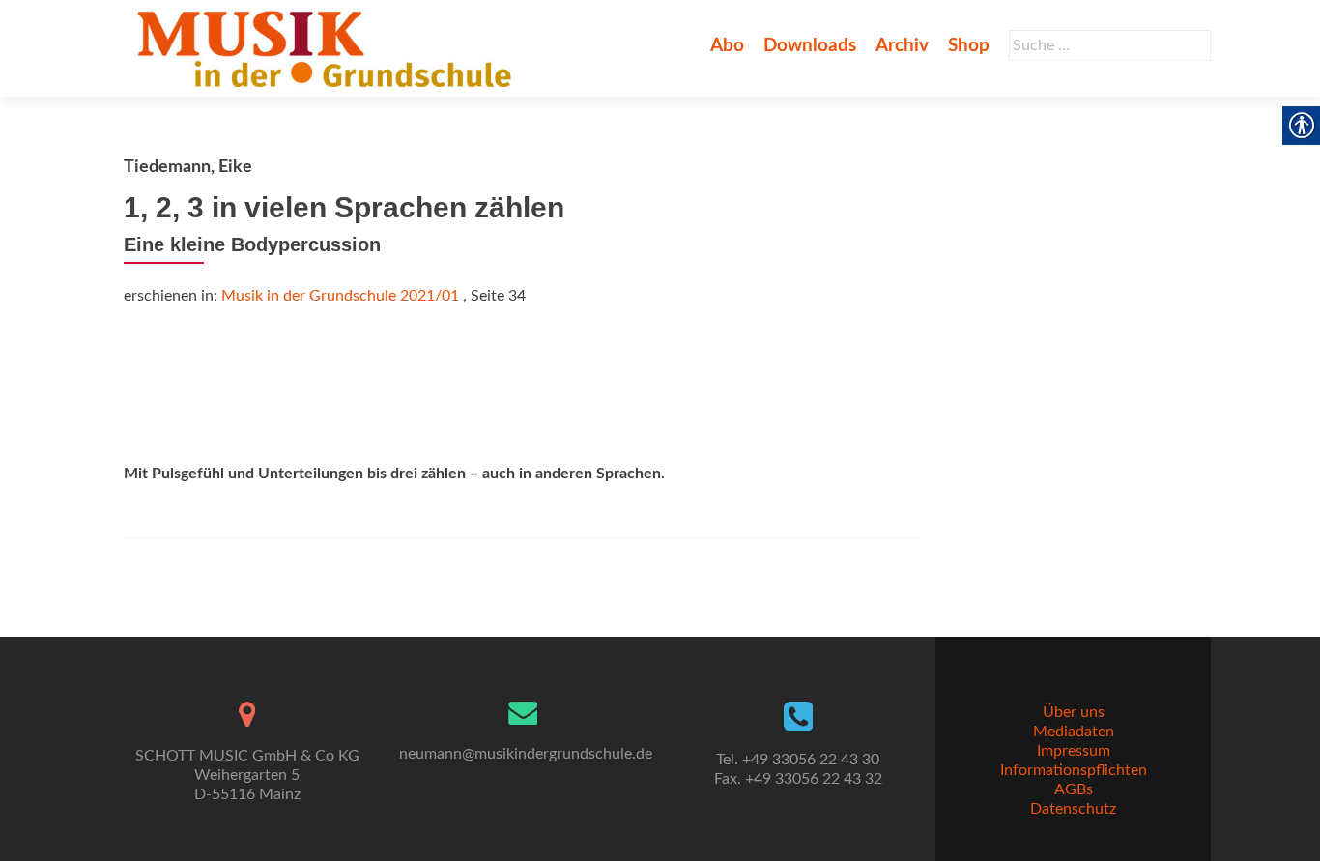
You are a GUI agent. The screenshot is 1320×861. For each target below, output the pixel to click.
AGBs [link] (1073, 789)
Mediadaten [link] (1073, 731)
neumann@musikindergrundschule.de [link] (525, 753)
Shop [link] (969, 46)
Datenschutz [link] (1073, 809)
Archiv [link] (902, 46)
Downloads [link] (809, 46)
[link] (328, 48)
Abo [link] (727, 46)
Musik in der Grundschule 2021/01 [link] (340, 295)
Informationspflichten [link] (1073, 770)
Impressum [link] (1073, 751)
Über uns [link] (1074, 712)
